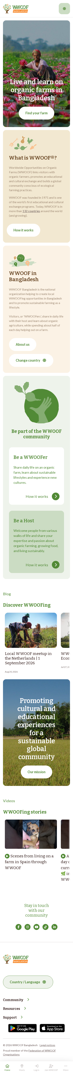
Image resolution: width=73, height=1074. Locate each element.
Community (13, 1000)
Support (10, 1017)
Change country (28, 360)
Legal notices (47, 1045)
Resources (11, 1009)
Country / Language (25, 982)
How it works (23, 230)
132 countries (31, 211)
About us (23, 344)
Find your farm (36, 113)
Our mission (36, 772)
